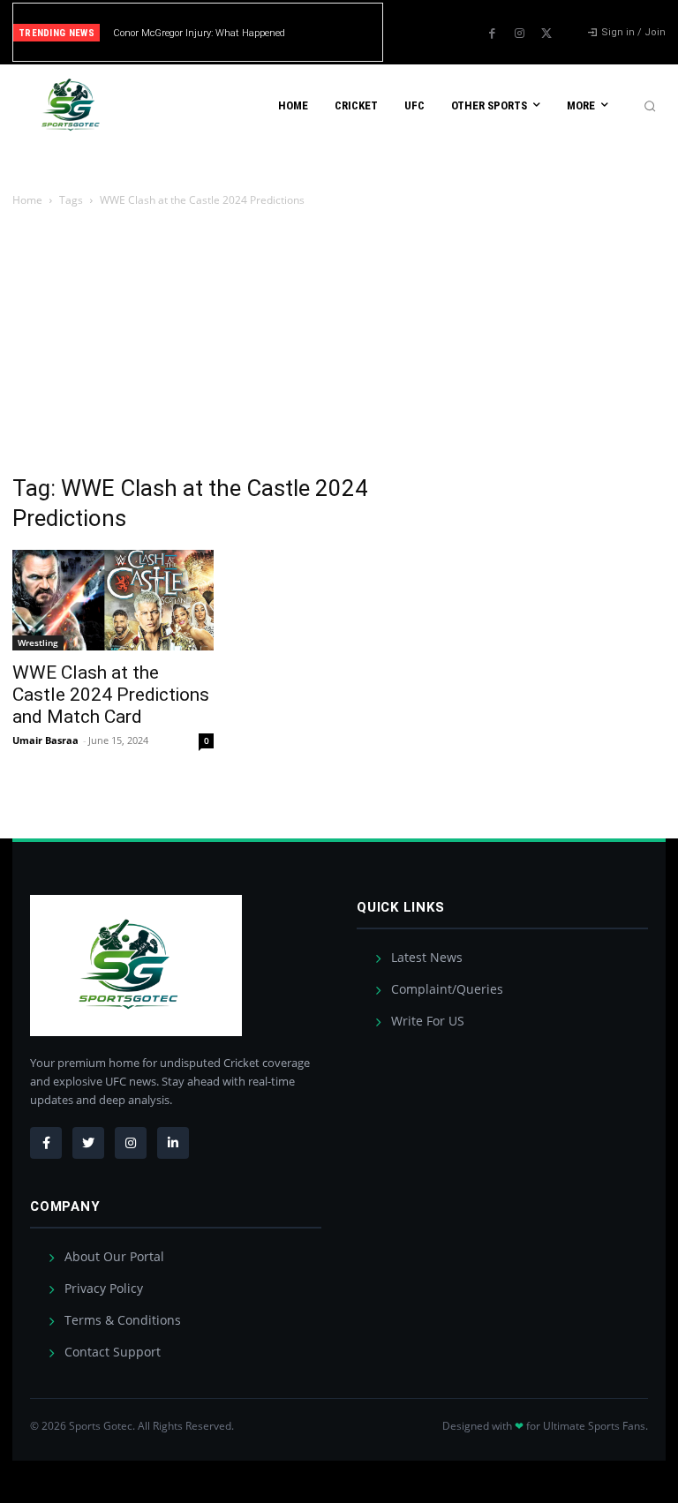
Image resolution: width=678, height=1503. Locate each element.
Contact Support (111, 1351)
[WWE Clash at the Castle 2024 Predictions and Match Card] (113, 600)
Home (27, 199)
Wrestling (38, 642)
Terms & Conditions (121, 1319)
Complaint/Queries (445, 989)
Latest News (425, 957)
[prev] (343, 32)
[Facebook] (491, 33)
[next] (371, 32)
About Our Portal (112, 1256)
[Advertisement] (339, 342)
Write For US (426, 1020)
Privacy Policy (102, 1288)
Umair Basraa (45, 740)
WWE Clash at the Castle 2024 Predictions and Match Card (110, 694)
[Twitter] (546, 33)
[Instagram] (519, 33)
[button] (650, 106)
